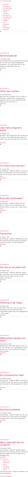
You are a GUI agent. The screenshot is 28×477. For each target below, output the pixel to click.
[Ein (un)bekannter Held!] (14, 355)
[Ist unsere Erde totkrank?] (14, 144)
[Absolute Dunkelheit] (14, 389)
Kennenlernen (6, 6)
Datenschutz (6, 462)
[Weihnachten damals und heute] (14, 317)
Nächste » (6, 459)
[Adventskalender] (14, 31)
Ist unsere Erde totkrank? (12, 165)
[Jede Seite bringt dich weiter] (14, 105)
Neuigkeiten (6, 10)
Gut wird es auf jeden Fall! (13, 267)
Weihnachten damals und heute (12, 339)
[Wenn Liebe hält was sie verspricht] (14, 422)
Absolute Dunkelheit (10, 409)
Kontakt (5, 11)
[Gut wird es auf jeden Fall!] (14, 246)
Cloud (4, 464)
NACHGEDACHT (4, 53)
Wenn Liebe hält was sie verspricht (12, 443)
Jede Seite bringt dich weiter (11, 129)
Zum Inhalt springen (5, 1)
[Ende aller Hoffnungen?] (14, 180)
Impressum (6, 461)
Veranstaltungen (7, 8)
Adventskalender (8, 55)
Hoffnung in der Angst (11, 302)
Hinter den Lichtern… (10, 91)
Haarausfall (5, 233)
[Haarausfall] (14, 212)
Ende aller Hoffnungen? (11, 198)
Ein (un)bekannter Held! (12, 375)
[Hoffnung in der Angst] (14, 281)
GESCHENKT (3, 125)
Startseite (6, 4)
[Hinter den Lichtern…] (14, 70)
